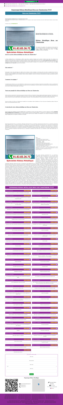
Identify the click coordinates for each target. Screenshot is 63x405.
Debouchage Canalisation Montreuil (13, 401)
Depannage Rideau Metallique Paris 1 (11, 394)
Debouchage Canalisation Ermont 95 (31, 403)
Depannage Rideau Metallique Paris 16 (52, 397)
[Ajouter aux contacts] (35, 1)
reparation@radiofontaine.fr (26, 383)
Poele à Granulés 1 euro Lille (38, 402)
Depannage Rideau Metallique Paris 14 (24, 397)
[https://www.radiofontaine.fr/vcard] (11, 385)
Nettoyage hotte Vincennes (49, 400)
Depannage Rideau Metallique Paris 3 (38, 394)
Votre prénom (31, 360)
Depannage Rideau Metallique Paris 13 (10, 397)
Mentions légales (27, 399)
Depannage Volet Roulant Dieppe (26, 400)
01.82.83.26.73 (30, 1)
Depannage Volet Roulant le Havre (38, 400)
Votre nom (31, 356)
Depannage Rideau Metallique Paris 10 (24, 396)
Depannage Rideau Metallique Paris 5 (11, 395)
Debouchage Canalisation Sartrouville (26, 401)
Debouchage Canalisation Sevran (38, 401)
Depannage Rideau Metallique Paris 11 (38, 396)
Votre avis (31, 368)
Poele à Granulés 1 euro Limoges (27, 402)
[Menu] (37, 1)
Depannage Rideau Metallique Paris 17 (10, 398)
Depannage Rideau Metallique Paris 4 (51, 394)
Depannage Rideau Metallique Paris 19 (38, 398)
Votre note (31, 364)
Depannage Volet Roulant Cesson (14, 400)
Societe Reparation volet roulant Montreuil (14, 402)
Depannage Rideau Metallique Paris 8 (51, 395)
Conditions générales (34, 399)
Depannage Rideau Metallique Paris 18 (24, 398)
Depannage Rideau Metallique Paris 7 (38, 395)
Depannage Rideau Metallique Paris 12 (51, 396)
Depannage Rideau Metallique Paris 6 (25, 395)
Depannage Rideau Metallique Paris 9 (11, 396)
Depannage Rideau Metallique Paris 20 (52, 398)
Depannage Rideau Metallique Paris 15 (38, 397)
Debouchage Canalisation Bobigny (50, 401)
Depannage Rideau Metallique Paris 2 (25, 394)
